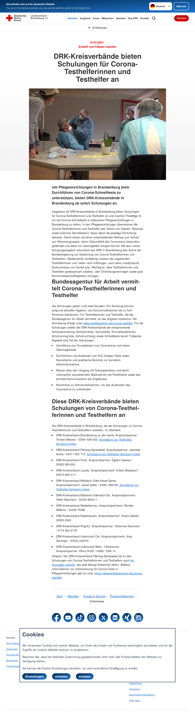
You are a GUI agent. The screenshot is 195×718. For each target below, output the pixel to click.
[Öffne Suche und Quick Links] (154, 18)
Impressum (134, 689)
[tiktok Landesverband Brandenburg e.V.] (80, 617)
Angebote (85, 18)
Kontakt (144, 18)
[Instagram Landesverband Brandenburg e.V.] (91, 617)
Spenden (121, 18)
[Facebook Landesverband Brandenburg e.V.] (56, 617)
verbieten (61, 676)
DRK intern (134, 700)
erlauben (85, 676)
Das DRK (133, 18)
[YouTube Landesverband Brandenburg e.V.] (68, 617)
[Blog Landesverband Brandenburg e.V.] (138, 617)
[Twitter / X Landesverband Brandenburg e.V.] (103, 617)
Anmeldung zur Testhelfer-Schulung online (113, 454)
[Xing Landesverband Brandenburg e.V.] (126, 617)
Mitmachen (108, 18)
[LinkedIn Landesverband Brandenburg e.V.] (115, 617)
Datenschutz (135, 683)
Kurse (96, 18)
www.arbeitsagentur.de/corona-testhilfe (108, 323)
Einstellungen (34, 676)
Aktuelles (73, 18)
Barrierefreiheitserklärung (142, 694)
